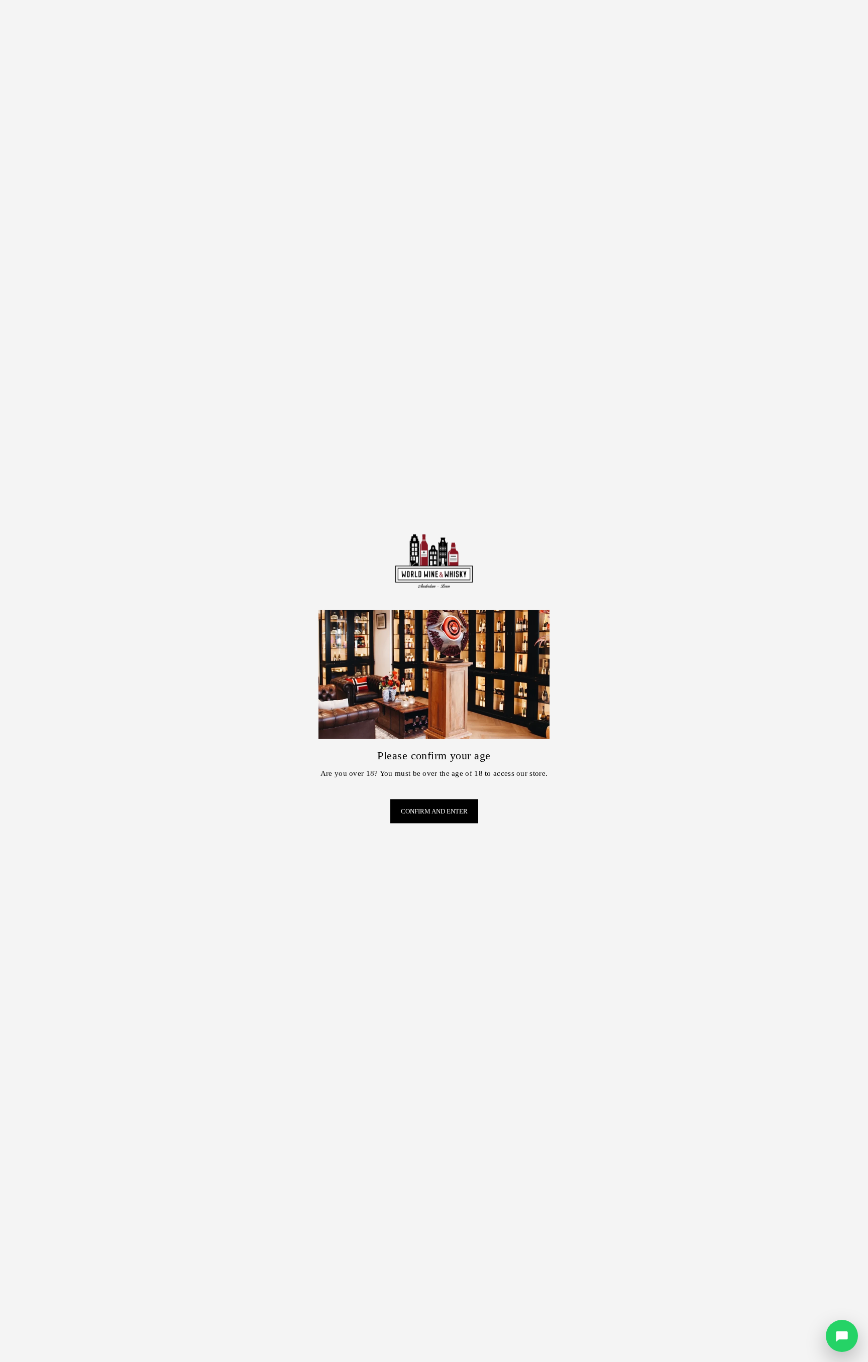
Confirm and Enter (434, 811)
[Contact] (842, 1336)
